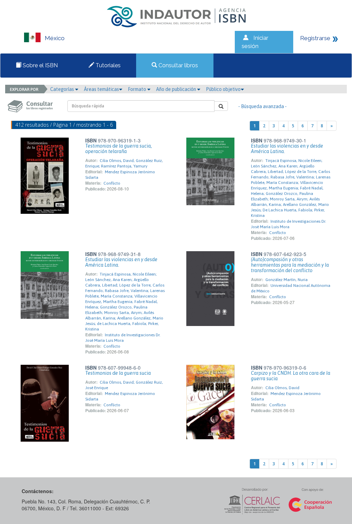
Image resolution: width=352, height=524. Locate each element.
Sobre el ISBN (39, 65)
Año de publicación (176, 89)
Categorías (62, 89)
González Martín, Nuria (286, 279)
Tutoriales (107, 65)
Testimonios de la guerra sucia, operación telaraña (118, 148)
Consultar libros (177, 65)
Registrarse (315, 38)
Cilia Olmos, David (282, 387)
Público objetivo (223, 89)
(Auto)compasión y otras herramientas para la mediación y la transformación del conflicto (290, 265)
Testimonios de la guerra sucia (118, 373)
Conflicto (111, 183)
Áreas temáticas (101, 89)
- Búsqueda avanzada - (262, 106)
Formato (137, 89)
